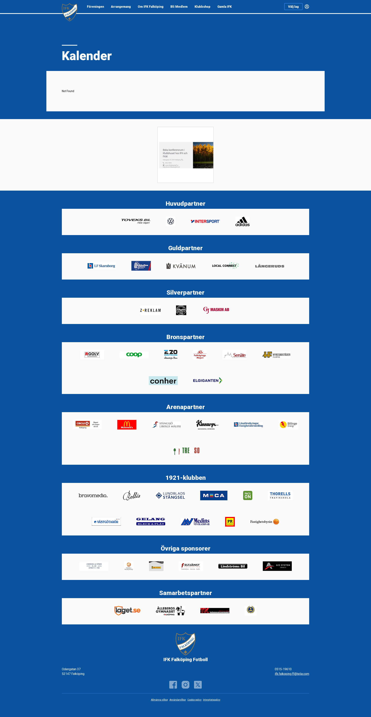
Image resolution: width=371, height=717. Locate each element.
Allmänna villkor (159, 699)
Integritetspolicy (211, 699)
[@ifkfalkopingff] (198, 685)
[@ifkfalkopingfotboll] (185, 685)
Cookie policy (194, 699)
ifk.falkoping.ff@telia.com (292, 674)
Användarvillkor (177, 699)
